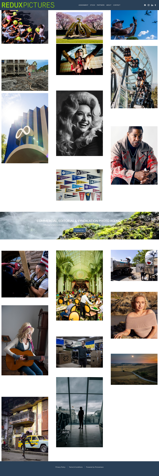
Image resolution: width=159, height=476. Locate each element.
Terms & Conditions (76, 467)
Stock (92, 5)
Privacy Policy (60, 467)
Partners (100, 5)
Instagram (148, 5)
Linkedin (152, 5)
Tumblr (155, 5)
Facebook (145, 5)
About (108, 5)
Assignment (83, 5)
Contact (116, 5)
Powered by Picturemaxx (95, 467)
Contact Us (79, 230)
